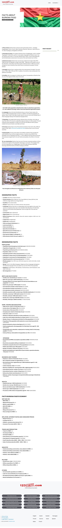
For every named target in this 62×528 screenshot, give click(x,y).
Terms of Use (5, 516)
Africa (3, 19)
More (58, 50)
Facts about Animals (11, 495)
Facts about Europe (31, 504)
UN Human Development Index (18, 128)
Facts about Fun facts (51, 507)
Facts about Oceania (51, 501)
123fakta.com (12, 521)
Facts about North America (51, 495)
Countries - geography (9, 19)
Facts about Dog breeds (11, 507)
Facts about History (51, 504)
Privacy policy (5, 517)
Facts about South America (51, 498)
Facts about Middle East (31, 507)
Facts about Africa (32, 498)
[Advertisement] (31, 36)
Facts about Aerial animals (12, 498)
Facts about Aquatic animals (11, 501)
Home (49, 2)
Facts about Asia (32, 501)
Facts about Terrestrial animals (12, 504)
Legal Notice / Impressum (8, 519)
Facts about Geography (32, 495)
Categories (55, 2)
